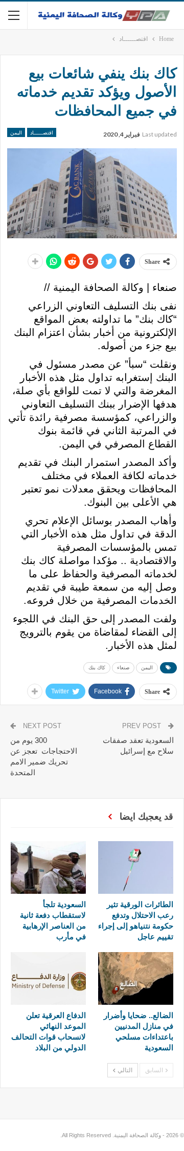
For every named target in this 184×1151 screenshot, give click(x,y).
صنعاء (123, 667)
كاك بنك (96, 667)
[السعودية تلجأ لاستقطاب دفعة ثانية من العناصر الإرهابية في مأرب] (48, 867)
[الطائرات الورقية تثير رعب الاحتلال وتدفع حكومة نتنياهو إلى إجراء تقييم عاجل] (135, 867)
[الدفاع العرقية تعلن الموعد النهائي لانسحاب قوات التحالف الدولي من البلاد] (48, 978)
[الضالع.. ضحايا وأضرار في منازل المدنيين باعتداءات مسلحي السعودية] (135, 978)
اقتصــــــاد (41, 132)
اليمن (16, 132)
